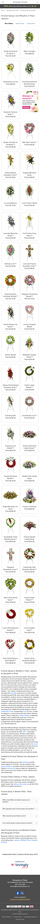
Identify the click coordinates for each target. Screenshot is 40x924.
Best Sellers (9, 23)
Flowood (34, 840)
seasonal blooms (6, 766)
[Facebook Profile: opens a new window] (17, 893)
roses (25, 711)
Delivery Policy (20, 919)
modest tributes (24, 715)
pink (13, 768)
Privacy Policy (17, 916)
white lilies (13, 693)
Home (2, 10)
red (9, 768)
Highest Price (20, 23)
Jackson (17, 840)
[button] (35, 919)
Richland (4, 842)
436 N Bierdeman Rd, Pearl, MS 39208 (20, 882)
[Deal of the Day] (29, 103)
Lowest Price (31, 23)
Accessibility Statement (30, 916)
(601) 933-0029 (20, 884)
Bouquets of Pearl (20, 2)
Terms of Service (6, 916)
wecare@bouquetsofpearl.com (20, 886)
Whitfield (23, 840)
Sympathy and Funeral (12, 10)
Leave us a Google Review (20, 899)
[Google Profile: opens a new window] (22, 893)
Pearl (29, 840)
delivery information (20, 784)
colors (24, 732)
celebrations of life (7, 711)
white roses (34, 744)
